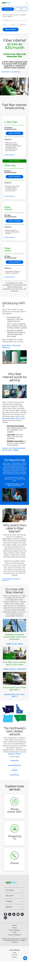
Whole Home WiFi (14, 810)
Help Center (10, 895)
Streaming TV (14, 837)
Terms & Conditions (14, 934)
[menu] (4, 23)
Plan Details (9, 155)
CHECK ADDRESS (10, 29)
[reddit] (24, 914)
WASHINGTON (14, 765)
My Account (10, 890)
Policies (14, 925)
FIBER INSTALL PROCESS (14, 669)
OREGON (14, 761)
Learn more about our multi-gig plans (14, 484)
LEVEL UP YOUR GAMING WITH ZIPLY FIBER (13, 449)
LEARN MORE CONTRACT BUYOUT (11, 579)
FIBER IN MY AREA (14, 644)
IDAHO (14, 770)
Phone (14, 863)
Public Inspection (14, 930)
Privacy (14, 927)
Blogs (14, 952)
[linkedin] (16, 914)
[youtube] (20, 914)
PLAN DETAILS (9, 277)
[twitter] (11, 914)
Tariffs (14, 932)
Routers (14, 957)
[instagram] (7, 917)
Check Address (14, 262)
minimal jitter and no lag (13, 418)
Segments (9, 907)
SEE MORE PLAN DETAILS (11, 72)
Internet (14, 954)
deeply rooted (14, 754)
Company (9, 901)
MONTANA (14, 775)
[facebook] (7, 914)
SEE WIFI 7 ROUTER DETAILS (11, 346)
